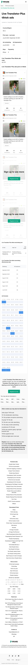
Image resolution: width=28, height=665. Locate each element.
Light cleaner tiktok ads (19, 402)
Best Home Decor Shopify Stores (14, 558)
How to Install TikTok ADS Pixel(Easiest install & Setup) (14, 625)
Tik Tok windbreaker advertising (10, 415)
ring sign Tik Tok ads (7, 420)
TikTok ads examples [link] (9, 5)
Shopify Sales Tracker (14, 464)
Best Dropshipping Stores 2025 (14, 534)
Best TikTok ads (14, 571)
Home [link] (2, 5)
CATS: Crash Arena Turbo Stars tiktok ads (14, 399)
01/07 (19, 593)
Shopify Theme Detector (14, 471)
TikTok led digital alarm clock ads (10, 436)
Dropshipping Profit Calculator (14, 482)
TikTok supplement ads (8, 433)
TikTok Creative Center (14, 521)
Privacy (8, 659)
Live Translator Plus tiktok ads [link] (7, 8)
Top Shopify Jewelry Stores (14, 551)
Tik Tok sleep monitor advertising (10, 424)
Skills (14, 516)
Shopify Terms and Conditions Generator (14, 491)
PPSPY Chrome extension (14, 501)
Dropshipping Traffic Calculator (14, 475)
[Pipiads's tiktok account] (16, 656)
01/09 (9, 593)
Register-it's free (14, 179)
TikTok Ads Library (14, 518)
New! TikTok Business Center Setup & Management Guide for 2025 (14, 603)
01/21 (9, 591)
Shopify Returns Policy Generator (14, 494)
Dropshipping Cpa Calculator (14, 477)
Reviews (14, 527)
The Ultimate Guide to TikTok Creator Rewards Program (14, 607)
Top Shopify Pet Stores (14, 549)
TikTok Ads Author (14, 573)
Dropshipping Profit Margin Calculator (14, 484)
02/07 (9, 589)
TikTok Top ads (14, 568)
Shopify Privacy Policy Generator (14, 486)
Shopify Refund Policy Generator (14, 488)
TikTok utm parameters (14, 466)
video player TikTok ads (8, 412)
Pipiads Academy (14, 575)
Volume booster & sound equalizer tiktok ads (3, 399)
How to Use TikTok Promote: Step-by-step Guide (14, 611)
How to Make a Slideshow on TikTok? (14, 622)
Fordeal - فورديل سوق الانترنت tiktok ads (19, 399)
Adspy (14, 509)
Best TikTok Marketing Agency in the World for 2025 (14, 615)
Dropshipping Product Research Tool (14, 536)
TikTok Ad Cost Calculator (14, 480)
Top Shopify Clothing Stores (14, 553)
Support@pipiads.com (14, 632)
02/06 (14, 589)
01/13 (14, 591)
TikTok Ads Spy (14, 512)
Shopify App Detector (14, 473)
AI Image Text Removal (14, 532)
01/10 (19, 591)
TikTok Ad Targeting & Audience (14, 468)
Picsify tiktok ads (24, 402)
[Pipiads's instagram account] (19, 656)
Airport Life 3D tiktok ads (14, 402)
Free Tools (14, 499)
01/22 (19, 589)
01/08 (14, 593)
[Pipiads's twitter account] (12, 656)
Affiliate (14, 503)
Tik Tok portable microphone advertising (12, 417)
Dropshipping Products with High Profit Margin (14, 541)
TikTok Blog (14, 566)
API (14, 636)
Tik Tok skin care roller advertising (10, 422)
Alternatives (14, 525)
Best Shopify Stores (14, 547)
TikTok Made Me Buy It (14, 544)
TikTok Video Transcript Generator (14, 523)
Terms (13, 659)
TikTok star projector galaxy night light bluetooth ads (11, 430)
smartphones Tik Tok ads (8, 427)
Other (22, 584)
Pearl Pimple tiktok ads (8, 402)
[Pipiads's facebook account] (9, 656)
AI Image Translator (14, 529)
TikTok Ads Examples (14, 564)
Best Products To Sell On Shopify (14, 556)
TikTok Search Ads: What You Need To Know (14, 600)
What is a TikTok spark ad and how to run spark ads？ (14, 619)
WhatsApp (14, 634)
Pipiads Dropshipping (14, 538)
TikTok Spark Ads (14, 514)
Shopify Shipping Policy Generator (14, 497)
